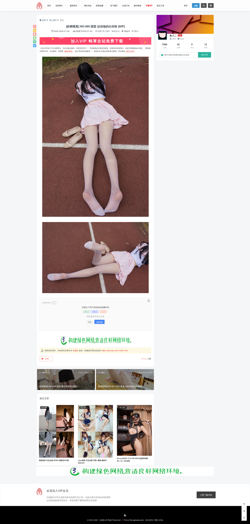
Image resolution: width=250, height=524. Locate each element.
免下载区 (114, 5)
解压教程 (137, 5)
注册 (196, 5)
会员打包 (125, 5)
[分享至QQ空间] (34, 30)
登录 (186, 5)
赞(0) (136, 31)
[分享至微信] (34, 38)
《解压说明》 (68, 51)
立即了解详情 (206, 494)
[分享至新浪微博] (34, 26)
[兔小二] (162, 35)
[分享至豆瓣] (34, 41)
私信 (182, 38)
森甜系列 (73, 5)
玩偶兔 (75, 350)
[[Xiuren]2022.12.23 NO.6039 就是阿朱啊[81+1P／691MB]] (134, 430)
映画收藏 (99, 5)
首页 (49, 5)
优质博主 (59, 5)
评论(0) (117, 31)
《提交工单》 (130, 51)
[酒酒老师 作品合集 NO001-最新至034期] (56, 431)
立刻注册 (99, 322)
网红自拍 (87, 5)
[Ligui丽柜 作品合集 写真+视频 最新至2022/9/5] (95, 431)
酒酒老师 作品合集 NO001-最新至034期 (54, 460)
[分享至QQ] (34, 34)
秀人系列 (53, 20)
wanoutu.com (138, 520)
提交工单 (160, 5)
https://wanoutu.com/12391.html (114, 350)
